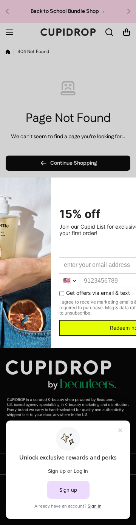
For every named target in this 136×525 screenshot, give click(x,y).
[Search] (109, 32)
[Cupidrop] (68, 32)
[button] (9, 11)
